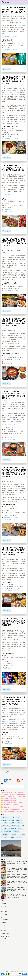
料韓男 (22, 720)
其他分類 (4, 909)
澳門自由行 (5, 817)
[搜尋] (25, 786)
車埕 (13, 817)
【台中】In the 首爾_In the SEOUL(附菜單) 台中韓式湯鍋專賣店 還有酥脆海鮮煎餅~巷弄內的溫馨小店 (13, 394)
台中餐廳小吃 (5, 917)
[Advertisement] (14, 955)
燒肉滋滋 (17, 720)
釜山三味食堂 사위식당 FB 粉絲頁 (12, 138)
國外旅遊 (4, 922)
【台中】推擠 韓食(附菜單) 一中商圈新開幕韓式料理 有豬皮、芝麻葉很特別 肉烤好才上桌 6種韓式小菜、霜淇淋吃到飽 (13, 700)
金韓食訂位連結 (7, 195)
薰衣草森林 (5, 834)
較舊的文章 (8, 772)
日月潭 (12, 820)
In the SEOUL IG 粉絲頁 (9, 439)
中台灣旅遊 (4, 903)
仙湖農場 (11, 837)
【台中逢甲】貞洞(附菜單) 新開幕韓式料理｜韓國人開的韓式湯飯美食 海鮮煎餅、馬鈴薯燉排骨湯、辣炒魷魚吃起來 (13, 322)
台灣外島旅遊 (5, 920)
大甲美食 (13, 823)
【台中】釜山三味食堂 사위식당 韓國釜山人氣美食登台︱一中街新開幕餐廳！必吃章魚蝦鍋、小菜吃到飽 (13, 80)
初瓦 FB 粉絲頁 (7, 669)
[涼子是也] (5, 2)
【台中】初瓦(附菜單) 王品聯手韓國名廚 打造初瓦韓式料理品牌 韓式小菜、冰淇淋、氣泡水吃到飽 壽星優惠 (13, 622)
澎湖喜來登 (13, 828)
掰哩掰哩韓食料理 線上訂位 (10, 37)
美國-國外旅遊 (5, 933)
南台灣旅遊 (4, 914)
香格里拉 (21, 826)
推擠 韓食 (17, 28)
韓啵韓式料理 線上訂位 (9, 519)
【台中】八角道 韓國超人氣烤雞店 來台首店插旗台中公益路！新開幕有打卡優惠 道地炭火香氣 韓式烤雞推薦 (14, 242)
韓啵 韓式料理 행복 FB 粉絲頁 (11, 518)
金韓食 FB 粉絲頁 (8, 211)
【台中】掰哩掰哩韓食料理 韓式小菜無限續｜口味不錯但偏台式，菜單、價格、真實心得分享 (13, 10)
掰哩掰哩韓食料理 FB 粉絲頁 (10, 49)
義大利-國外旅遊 (6, 936)
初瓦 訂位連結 (7, 650)
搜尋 (2, 784)
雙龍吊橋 (17, 831)
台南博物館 (5, 826)
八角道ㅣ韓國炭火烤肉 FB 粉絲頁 (12, 290)
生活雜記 (4, 930)
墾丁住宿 (14, 826)
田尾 (18, 817)
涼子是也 (12, 971)
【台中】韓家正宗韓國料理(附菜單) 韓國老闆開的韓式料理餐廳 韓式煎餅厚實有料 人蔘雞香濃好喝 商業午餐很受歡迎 (14, 551)
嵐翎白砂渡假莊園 (7, 831)
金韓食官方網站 (7, 209)
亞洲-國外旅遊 (5, 906)
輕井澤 (18, 488)
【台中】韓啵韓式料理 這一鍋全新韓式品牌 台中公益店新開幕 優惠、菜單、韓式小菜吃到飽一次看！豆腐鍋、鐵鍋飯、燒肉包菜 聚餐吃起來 (14, 472)
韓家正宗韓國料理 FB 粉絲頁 (10, 590)
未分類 (3, 925)
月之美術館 (22, 834)
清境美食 (20, 823)
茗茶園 (4, 837)
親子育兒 (4, 939)
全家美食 (14, 834)
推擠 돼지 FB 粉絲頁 (8, 744)
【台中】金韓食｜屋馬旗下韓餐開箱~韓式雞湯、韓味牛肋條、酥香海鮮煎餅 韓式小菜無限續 (13, 168)
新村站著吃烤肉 (6, 721)
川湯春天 (21, 828)
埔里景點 (5, 820)
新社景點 (19, 820)
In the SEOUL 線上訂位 (9, 424)
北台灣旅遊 (4, 911)
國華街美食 (20, 837)
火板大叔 (13, 721)
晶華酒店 (5, 828)
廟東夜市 (5, 823)
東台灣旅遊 (4, 928)
